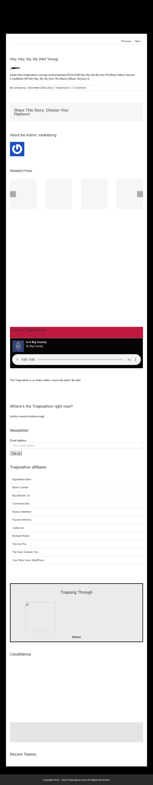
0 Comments (79, 87)
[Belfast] (40, 617)
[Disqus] (76, 260)
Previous (126, 41)
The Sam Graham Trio (25, 552)
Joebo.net (18, 527)
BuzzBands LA (21, 495)
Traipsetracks (62, 87)
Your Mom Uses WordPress (28, 560)
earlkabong (19, 87)
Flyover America (21, 519)
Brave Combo (20, 487)
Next (137, 41)
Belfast (76, 637)
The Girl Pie (19, 544)
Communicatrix (21, 503)
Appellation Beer (21, 479)
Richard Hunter (20, 535)
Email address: (18, 440)
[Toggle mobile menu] (145, 6)
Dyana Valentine (21, 511)
